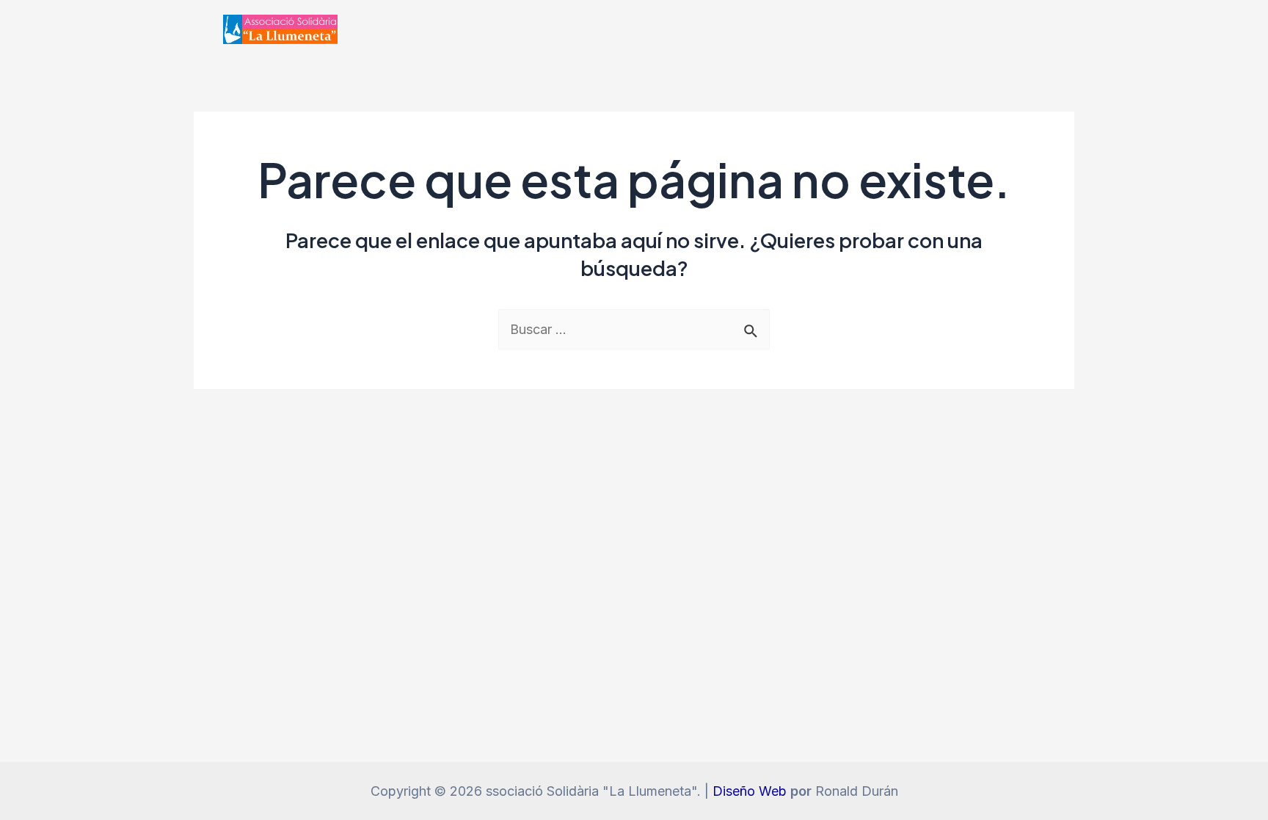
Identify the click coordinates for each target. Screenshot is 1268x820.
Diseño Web (750, 791)
